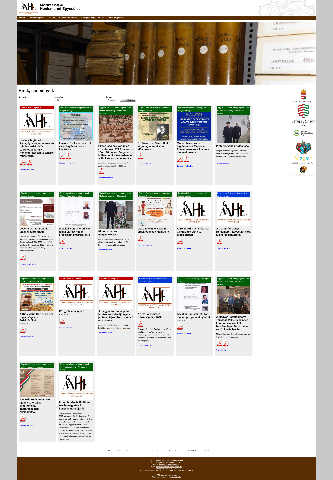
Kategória (59, 97)
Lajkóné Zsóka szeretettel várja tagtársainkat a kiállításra (75, 146)
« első (107, 450)
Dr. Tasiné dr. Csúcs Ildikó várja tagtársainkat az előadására (154, 146)
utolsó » (206, 450)
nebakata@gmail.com (117, 328)
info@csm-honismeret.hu (169, 465)
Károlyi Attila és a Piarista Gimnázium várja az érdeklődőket (193, 231)
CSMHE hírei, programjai (31, 108)
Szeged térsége (66, 110)
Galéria (52, 17)
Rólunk (22, 17)
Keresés (22, 97)
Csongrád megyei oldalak (92, 17)
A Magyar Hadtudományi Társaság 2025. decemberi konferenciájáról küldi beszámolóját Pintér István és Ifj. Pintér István (232, 323)
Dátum (109, 97)
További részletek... (28, 169)
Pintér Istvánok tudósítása (232, 146)
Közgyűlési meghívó (71, 311)
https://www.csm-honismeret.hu (169, 467)
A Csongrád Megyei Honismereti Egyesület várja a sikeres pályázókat (233, 231)
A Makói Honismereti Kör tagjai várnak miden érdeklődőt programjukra (74, 231)
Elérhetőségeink (37, 17)
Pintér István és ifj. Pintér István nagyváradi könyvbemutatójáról (75, 405)
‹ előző (118, 450)
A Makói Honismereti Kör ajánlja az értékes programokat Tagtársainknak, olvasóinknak (35, 405)
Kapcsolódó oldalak (68, 17)
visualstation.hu (175, 477)
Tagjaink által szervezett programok (74, 108)
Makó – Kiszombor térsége (71, 196)
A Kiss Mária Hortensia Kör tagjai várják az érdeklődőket (36, 317)
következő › (192, 450)
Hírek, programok (116, 17)
